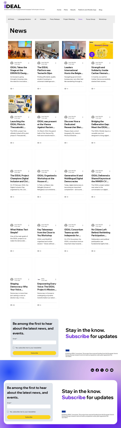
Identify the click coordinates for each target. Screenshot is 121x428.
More (101, 19)
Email (15, 339)
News (80, 19)
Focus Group (90, 19)
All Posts (11, 19)
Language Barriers (24, 19)
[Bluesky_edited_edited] (107, 370)
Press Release (55, 19)
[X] (102, 370)
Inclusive (43, 19)
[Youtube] (111, 370)
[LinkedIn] (92, 370)
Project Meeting (69, 19)
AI (35, 19)
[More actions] (29, 63)
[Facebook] (97, 370)
